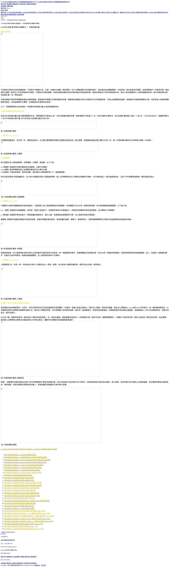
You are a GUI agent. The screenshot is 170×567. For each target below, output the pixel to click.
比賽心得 (103, 12)
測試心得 (109, 12)
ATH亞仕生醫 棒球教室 (29, 12)
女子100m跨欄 (95, 12)
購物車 (9, 563)
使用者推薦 (20, 14)
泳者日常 (88, 12)
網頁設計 (37, 565)
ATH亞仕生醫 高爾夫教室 (44, 12)
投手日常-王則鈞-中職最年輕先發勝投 (136, 12)
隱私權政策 (32, 563)
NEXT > (12, 532)
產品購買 (9, 4)
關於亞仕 (3, 4)
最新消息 (23, 4)
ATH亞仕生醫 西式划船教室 (76, 12)
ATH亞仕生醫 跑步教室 (14, 12)
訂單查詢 (14, 563)
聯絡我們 (33, 4)
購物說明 (20, 563)
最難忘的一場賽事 (118, 12)
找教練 (28, 4)
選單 (2, 10)
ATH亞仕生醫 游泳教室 (60, 12)
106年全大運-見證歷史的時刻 (157, 12)
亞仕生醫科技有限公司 (8, 540)
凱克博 (43, 565)
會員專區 (3, 6)
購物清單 (10, 6)
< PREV (3, 532)
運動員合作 (16, 4)
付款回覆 (26, 563)
